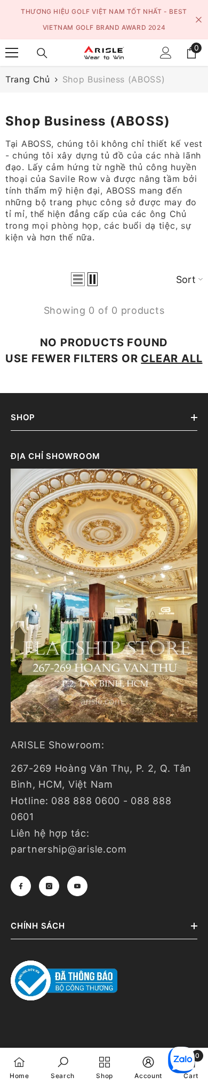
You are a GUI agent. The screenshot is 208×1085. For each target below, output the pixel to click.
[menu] (11, 52)
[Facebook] (21, 886)
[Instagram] (49, 886)
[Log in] (166, 53)
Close (199, 20)
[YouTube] (77, 886)
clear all (171, 358)
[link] (63, 1066)
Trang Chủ (27, 79)
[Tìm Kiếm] (42, 53)
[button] (78, 279)
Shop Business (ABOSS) (113, 79)
